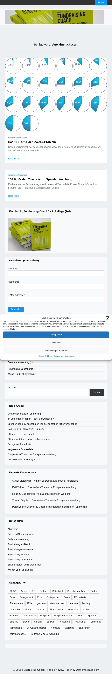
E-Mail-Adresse (16, 295)
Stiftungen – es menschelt (21, 434)
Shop (80, 615)
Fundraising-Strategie (19, 554)
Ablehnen (56, 342)
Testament (64, 621)
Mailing (86, 603)
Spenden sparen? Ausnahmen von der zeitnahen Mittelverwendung (42, 424)
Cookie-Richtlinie (45, 356)
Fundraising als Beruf (19, 544)
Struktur (51, 621)
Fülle (30, 603)
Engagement (26, 597)
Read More (13, 158)
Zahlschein (84, 628)
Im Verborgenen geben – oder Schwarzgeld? (31, 419)
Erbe (39, 597)
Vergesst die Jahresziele (20, 449)
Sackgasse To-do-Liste (19, 444)
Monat (28, 609)
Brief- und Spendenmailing (21, 534)
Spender (92, 615)
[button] (107, 318)
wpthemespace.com (87, 670)
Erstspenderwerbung (18, 362)
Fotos (67, 597)
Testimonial (80, 621)
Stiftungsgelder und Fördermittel (24, 564)
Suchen (12, 387)
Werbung (69, 628)
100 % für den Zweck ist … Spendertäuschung (40, 179)
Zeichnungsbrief (17, 634)
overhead (14, 615)
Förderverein (16, 603)
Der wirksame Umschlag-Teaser (24, 459)
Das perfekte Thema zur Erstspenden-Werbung (32, 454)
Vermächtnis (15, 628)
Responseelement (63, 615)
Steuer (26, 621)
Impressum (69, 356)
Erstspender (53, 597)
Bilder (94, 591)
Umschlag (96, 621)
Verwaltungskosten (37, 628)
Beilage (44, 591)
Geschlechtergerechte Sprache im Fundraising (63, 507)
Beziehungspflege (76, 591)
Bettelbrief (57, 591)
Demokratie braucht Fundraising (24, 413)
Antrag (24, 591)
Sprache (13, 621)
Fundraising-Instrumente (20, 549)
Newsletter (73, 609)
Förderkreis (80, 597)
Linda (15, 494)
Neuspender (56, 609)
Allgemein (13, 529)
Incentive (73, 603)
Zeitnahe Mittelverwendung (45, 634)
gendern (41, 603)
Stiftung (38, 621)
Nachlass (41, 609)
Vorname (12, 268)
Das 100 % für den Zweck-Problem (32, 142)
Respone (45, 615)
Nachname (13, 282)
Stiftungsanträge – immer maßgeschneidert (30, 439)
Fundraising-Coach (33, 670)
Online (86, 609)
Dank (12, 597)
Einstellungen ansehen (56, 350)
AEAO (12, 591)
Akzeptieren (56, 334)
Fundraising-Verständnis (18, 138)
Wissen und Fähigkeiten (20, 374)
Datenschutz (58, 356)
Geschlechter (57, 603)
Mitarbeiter (14, 609)
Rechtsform (30, 615)
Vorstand (55, 628)
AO (33, 591)
